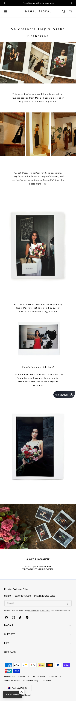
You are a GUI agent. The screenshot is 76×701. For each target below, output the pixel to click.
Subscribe (37, 351)
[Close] (68, 325)
